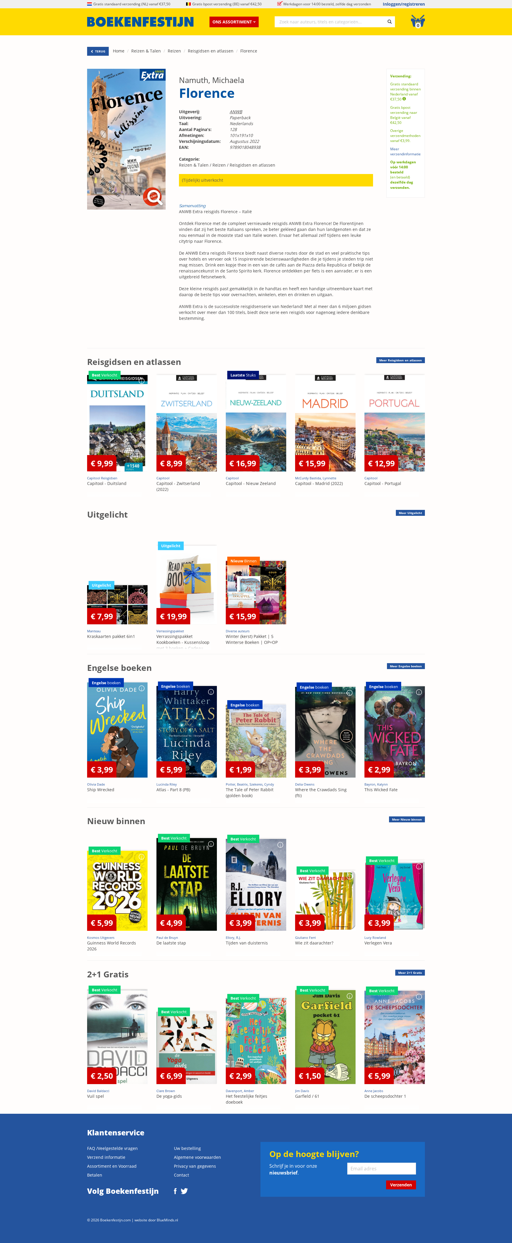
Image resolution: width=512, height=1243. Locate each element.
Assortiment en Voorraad (112, 1166)
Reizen (174, 51)
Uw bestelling (187, 1148)
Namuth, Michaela (211, 80)
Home (118, 51)
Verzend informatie (106, 1157)
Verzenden (401, 1185)
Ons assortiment (232, 22)
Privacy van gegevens (195, 1166)
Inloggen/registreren (404, 4)
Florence (248, 51)
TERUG (99, 51)
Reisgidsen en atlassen (210, 51)
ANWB (236, 111)
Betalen (94, 1175)
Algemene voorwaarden (197, 1157)
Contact (181, 1175)
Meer (400, 360)
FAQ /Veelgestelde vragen (112, 1148)
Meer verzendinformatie (405, 151)
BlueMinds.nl (167, 1220)
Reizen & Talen (146, 51)
